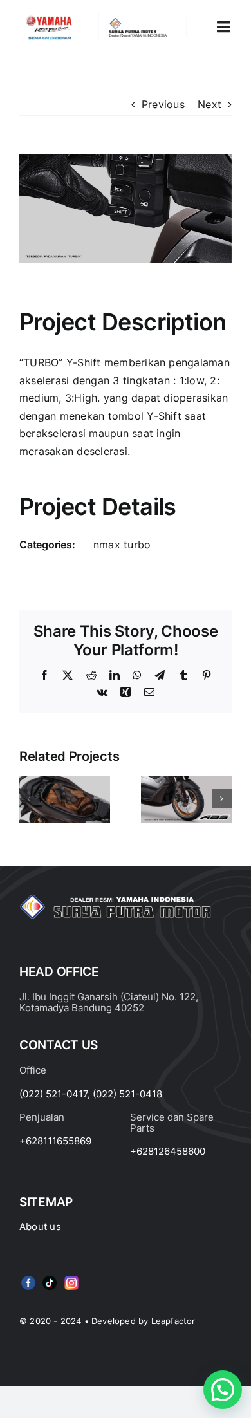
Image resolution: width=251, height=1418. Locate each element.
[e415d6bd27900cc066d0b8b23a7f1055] (49, 1278)
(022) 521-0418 (127, 1094)
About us (40, 1226)
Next (209, 104)
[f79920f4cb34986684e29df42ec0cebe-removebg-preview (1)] (28, 1278)
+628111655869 (55, 1141)
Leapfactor (173, 1321)
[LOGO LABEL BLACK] (137, 22)
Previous (163, 104)
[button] (29, 798)
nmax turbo (122, 544)
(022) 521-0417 (53, 1094)
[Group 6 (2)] (71, 1278)
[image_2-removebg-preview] (49, 17)
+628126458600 (167, 1151)
